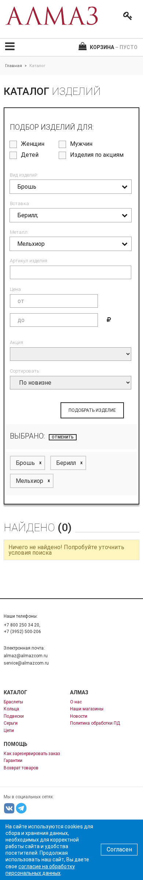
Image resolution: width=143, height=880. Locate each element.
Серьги (11, 723)
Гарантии (13, 760)
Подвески (14, 716)
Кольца (11, 708)
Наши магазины (86, 708)
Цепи (9, 730)
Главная (13, 65)
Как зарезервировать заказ (32, 753)
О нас (76, 702)
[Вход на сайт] (126, 16)
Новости (78, 716)
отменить (63, 437)
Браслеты (13, 702)
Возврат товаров (21, 767)
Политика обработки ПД (95, 723)
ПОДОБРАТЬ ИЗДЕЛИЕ (92, 410)
